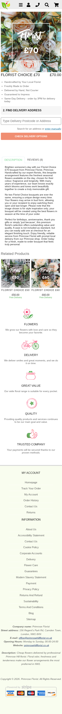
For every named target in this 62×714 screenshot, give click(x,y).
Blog (31, 613)
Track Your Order (31, 488)
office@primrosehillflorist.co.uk (35, 638)
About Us (31, 529)
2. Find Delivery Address (22, 110)
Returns (31, 512)
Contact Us (31, 506)
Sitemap (31, 619)
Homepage (31, 482)
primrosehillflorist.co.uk (36, 645)
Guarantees (31, 571)
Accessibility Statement (31, 535)
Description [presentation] (13, 159)
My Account (31, 494)
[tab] (13, 160)
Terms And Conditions (31, 607)
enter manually (53, 128)
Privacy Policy (31, 589)
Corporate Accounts (31, 553)
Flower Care (31, 565)
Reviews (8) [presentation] (35, 159)
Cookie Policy (31, 547)
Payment (31, 583)
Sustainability (31, 601)
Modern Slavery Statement (31, 577)
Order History (31, 500)
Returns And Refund (31, 595)
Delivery (31, 559)
